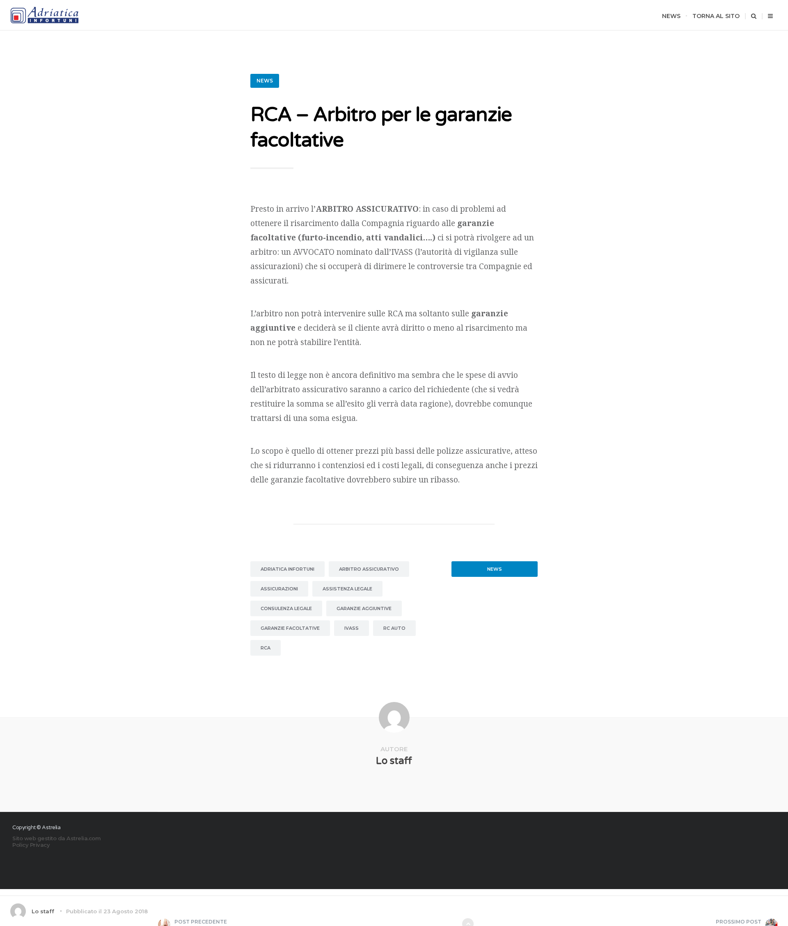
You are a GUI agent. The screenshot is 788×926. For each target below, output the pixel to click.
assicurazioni (279, 589)
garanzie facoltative (290, 628)
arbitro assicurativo (369, 569)
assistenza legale (347, 589)
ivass (351, 628)
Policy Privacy (31, 844)
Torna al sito (716, 16)
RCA (265, 648)
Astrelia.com (83, 838)
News (671, 16)
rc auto (394, 628)
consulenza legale (286, 608)
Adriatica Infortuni (287, 569)
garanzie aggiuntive (364, 608)
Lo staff (394, 761)
